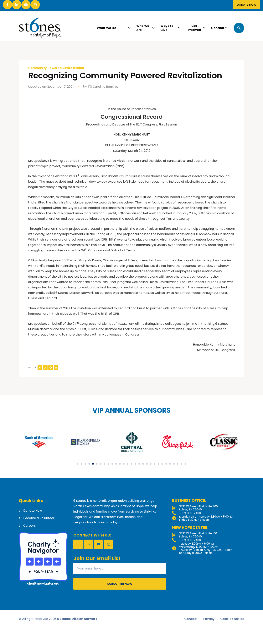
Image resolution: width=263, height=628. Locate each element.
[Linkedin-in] (16, 4)
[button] (77, 464)
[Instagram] (35, 4)
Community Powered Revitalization (56, 68)
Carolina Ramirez (105, 86)
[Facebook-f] (7, 4)
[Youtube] (26, 4)
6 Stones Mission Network (77, 619)
